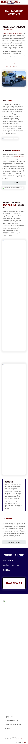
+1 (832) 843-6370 (7, 560)
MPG (25, 742)
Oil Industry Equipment (11, 63)
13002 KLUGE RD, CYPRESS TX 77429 (13, 724)
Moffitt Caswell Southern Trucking (12, 33)
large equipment (19, 156)
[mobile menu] (26, 2)
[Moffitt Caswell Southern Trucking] (10, 2)
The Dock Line (19, 738)
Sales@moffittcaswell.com (10, 565)
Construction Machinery (12, 66)
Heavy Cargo (8, 60)
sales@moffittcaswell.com (11, 721)
